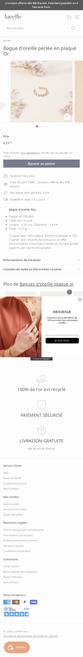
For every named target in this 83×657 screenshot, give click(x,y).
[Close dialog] (80, 299)
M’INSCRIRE (62, 340)
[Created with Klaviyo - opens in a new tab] (41, 358)
